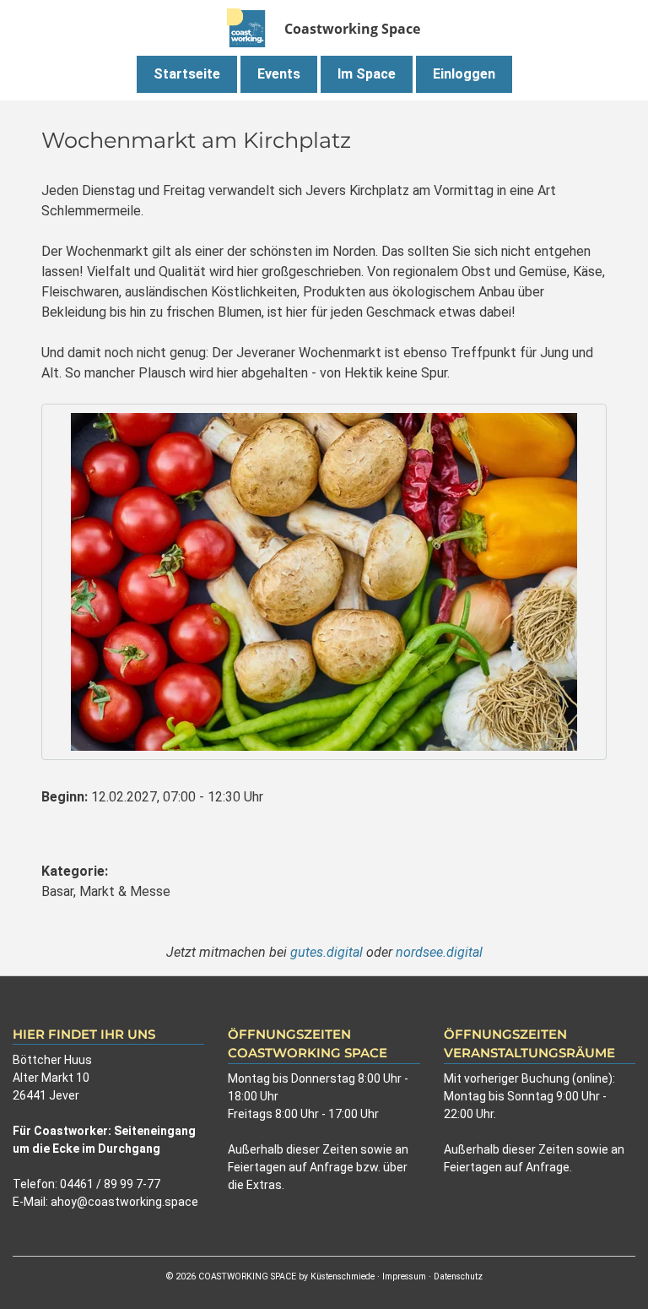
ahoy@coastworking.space (124, 1202)
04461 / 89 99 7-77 (110, 1184)
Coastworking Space (352, 28)
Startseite (187, 74)
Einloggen (464, 74)
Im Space (367, 74)
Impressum (404, 1276)
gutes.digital (326, 952)
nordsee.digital (439, 952)
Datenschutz (458, 1276)
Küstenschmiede (342, 1276)
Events (278, 74)
